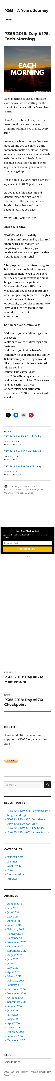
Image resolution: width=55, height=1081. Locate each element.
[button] (27, 531)
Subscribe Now (27, 549)
